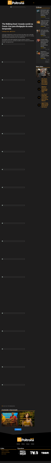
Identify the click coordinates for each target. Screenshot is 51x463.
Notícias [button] (18, 443)
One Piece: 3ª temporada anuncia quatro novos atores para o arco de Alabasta (45, 97)
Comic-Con (5, 406)
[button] (34, 3)
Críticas (23, 443)
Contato (32, 443)
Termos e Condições (5, 450)
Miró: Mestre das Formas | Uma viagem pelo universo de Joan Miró (45, 81)
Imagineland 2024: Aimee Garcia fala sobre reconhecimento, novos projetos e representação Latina (26, 418)
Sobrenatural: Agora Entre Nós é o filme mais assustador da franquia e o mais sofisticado (45, 13)
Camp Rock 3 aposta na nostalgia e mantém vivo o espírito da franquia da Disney (45, 54)
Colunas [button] (27, 443)
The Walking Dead (11, 406)
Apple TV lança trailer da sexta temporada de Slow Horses (45, 105)
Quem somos (3, 453)
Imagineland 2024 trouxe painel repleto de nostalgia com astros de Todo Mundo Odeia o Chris (9, 418)
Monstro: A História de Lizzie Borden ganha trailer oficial (45, 89)
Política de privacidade (5, 452)
